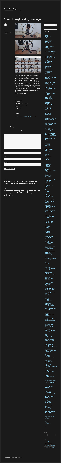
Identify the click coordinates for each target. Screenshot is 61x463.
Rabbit (46, 257)
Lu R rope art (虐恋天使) (49, 199)
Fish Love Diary (48, 108)
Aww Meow (47, 45)
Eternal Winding (48, 94)
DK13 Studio (47, 81)
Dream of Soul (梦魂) (49, 84)
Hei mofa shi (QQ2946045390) (50, 135)
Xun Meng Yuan (48, 392)
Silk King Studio (48, 297)
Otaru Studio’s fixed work (50, 246)
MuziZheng (47, 225)
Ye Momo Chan (48, 402)
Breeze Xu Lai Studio (49, 65)
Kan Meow (47, 169)
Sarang (46, 280)
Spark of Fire (47, 309)
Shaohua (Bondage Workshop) (50, 288)
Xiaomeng (47, 377)
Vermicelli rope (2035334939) (50, 350)
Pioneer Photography (49, 248)
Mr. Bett (46, 218)
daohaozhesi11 (47, 78)
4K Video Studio (48, 34)
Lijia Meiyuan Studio (49, 185)
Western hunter (48, 360)
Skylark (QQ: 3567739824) (49, 305)
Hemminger (47, 137)
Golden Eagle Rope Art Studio (50, 118)
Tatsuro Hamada (48, 321)
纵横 (45, 424)
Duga (46, 86)
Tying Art (46, 343)
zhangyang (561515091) (49, 416)
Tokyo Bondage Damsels (50, 336)
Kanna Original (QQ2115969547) (51, 170)
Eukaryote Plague (48, 96)
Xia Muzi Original (48, 369)
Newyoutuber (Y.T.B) (49, 235)
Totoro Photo (47, 338)
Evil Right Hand (48, 97)
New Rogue (47, 233)
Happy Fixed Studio (49, 129)
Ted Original (47, 323)
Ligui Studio (47, 184)
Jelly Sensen (47, 144)
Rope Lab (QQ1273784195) (50, 268)
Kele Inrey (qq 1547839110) (50, 172)
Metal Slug (47, 213)
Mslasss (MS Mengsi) (49, 222)
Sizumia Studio (48, 303)
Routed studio (47, 277)
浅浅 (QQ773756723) (48, 423)
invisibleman (47, 143)
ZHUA (46, 417)
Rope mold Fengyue (49, 269)
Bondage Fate (47, 58)
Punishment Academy (49, 254)
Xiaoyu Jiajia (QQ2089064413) (50, 382)
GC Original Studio (48, 114)
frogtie (5, 33)
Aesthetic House (48, 36)
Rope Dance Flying (48, 264)
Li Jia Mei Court (48, 180)
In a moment (47, 140)
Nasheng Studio (48, 228)
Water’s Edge (47, 355)
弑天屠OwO (47, 421)
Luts (45, 200)
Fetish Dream (47, 103)
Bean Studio (47, 48)
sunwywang (47, 316)
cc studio (46, 69)
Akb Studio (47, 37)
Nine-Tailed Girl (48, 237)
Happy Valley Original (49, 130)
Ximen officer (47, 383)
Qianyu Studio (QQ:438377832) (50, 256)
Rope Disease (47, 267)
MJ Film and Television (49, 216)
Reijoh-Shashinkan (48, 261)
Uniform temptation (49, 349)
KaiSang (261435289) (49, 168)
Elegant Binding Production (50, 88)
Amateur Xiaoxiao (48, 40)
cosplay (50, 436)
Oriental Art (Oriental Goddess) (51, 244)
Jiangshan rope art (48, 148)
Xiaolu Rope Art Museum (49, 376)
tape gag (46, 447)
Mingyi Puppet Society (49, 215)
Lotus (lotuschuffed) (49, 195)
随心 (45, 426)
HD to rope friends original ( (50, 133)
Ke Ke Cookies (47, 171)
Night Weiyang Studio (49, 236)
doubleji (46, 83)
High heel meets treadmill (50, 138)
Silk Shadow (47, 298)
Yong (46, 406)
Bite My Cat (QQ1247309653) (50, 57)
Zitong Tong (47, 419)
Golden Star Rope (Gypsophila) (51, 119)
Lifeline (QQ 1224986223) (49, 182)
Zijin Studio (47, 418)
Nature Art (47, 230)
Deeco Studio (47, 79)
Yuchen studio (47, 407)
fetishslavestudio (48, 107)
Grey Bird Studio (48, 122)
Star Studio (47, 310)
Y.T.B (46, 395)
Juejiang (46, 161)
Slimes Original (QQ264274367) (51, 308)
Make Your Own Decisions (50, 204)
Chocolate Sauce (48, 72)
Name (5, 150)
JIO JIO (46, 155)
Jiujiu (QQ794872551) (48, 156)
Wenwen (46, 359)
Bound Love (47, 63)
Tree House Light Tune (49, 339)
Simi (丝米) (47, 299)
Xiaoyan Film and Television (50, 380)
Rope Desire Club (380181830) (50, 266)
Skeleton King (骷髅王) (49, 304)
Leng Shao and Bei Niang (50, 179)
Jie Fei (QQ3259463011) (49, 149)
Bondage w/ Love (48, 60)
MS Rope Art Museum (49, 221)
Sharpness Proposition (49, 289)
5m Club (46, 35)
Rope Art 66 (47, 263)
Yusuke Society (48, 410)
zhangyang (47, 414)
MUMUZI (46, 223)
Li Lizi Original (48, 181)
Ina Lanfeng (47, 141)
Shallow (46, 285)
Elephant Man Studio (49, 91)
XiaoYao (46, 381)
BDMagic (46, 47)
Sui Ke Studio (47, 315)
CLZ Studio (47, 73)
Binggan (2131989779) (49, 56)
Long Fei (46, 192)
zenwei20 (47, 413)
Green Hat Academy (49, 120)
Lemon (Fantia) (48, 177)
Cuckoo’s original (48, 76)
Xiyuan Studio (47, 390)
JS (45, 160)
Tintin (46, 335)
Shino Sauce (47, 294)
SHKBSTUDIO (47, 295)
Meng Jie (46, 212)
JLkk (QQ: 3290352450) (49, 158)
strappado (53, 445)
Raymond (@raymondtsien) (50, 258)
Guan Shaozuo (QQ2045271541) (50, 123)
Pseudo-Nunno (48, 253)
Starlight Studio (48, 311)
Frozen (46, 109)
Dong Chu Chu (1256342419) (50, 82)
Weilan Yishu (47, 356)
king (46, 174)
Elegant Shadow (48, 89)
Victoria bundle (48, 351)
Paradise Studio (48, 247)
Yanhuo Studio (47, 397)
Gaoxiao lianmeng (48, 110)
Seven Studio (47, 284)
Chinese (8, 32)
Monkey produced (48, 217)
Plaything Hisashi (48, 249)
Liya (4, 30)
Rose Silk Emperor (48, 272)
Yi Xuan (46, 403)
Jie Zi (46, 150)
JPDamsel (47, 159)
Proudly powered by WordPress (17, 457)
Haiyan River (47, 125)
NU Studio (47, 238)
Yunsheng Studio (48, 408)
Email (5, 156)
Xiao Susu (46, 370)
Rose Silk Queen (48, 273)
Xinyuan (46, 388)
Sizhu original (47, 302)
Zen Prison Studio (48, 412)
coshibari (46, 74)
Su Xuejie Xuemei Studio (49, 314)
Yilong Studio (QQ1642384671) (50, 405)
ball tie (49, 434)
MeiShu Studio (47, 208)
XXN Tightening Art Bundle (50, 393)
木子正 (46, 422)
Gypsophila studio (48, 124)
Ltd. (45, 197)
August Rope (47, 43)
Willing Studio (47, 362)
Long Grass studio (48, 194)
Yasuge (46, 398)
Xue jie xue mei (48, 391)
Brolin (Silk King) (48, 66)
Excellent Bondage (48, 98)
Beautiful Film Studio (49, 50)
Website (6, 162)
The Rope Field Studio (49, 326)
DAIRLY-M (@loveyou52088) (50, 77)
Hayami (46, 132)
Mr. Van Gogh (47, 220)
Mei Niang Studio (48, 207)
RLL (45, 262)
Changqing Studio (48, 71)
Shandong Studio (48, 287)
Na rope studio (47, 226)
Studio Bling (47, 313)
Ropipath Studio (48, 271)
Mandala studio (48, 205)
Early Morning (47, 87)
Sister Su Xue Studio (48, 300)
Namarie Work (47, 227)
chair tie (53, 434)
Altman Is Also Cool (48, 38)
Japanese (50, 443)
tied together (51, 447)
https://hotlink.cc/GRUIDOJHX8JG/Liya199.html (26, 116)
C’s (45, 68)
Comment (6, 132)
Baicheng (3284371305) (49, 46)
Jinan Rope (47, 154)
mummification (47, 445)
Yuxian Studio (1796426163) (50, 411)
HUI (45, 139)
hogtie (45, 443)
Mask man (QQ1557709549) (50, 206)
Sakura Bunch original (49, 278)
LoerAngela (47, 191)
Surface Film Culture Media (50, 320)
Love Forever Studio (49, 196)
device (54, 436)
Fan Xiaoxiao (47, 102)
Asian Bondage (10, 9)
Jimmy (5, 27)
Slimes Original (48, 307)
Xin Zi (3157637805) (48, 385)
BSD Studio (47, 67)
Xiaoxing (46, 379)
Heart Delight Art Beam (49, 134)
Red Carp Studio (48, 259)
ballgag (5, 32)
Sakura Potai (47, 279)
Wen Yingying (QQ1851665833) (50, 357)
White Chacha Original (49, 361)
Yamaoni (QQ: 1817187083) (50, 396)
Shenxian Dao (47, 290)
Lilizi (46, 186)
